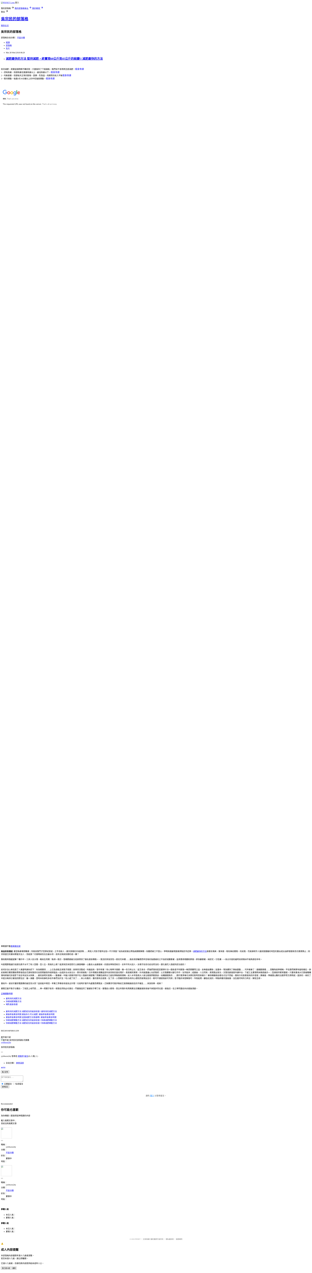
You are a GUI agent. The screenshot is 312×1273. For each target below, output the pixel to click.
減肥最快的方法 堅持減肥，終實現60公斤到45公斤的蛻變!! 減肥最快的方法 (54, 58)
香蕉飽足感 (15, 946)
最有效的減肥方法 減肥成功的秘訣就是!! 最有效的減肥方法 (31, 1011)
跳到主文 (5, 26)
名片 (8, 48)
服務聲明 (179, 1239)
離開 (14, 1268)
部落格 (9, 45)
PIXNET (138, 1239)
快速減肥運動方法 (13, 1001)
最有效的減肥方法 (13, 998)
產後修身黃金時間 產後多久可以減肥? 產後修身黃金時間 (30, 1014)
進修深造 (20, 1063)
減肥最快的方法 (200, 951)
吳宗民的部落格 (14, 19)
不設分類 (21, 38)
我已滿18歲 (6, 1268)
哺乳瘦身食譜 (12, 1004)
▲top (3, 1067)
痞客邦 (21, 1056)
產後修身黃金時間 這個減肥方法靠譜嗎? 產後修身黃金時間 (31, 1017)
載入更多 (5, 1072)
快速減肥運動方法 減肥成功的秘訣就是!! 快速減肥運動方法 (31, 1020)
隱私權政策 (170, 1239)
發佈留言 (5, 1087)
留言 (26, 1056)
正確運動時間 (7, 994)
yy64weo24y (6, 1042)
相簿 (8, 42)
